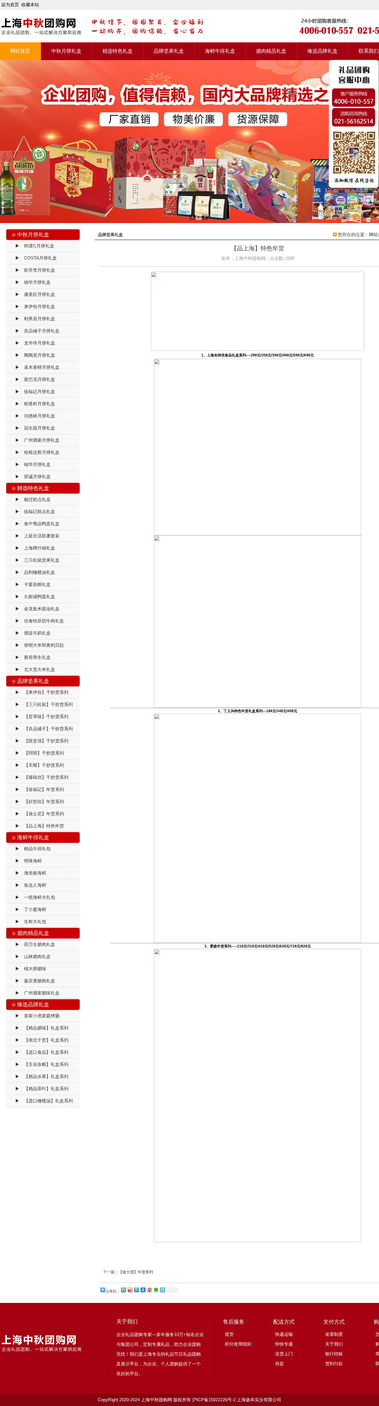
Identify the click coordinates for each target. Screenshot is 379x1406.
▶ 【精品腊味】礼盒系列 (37, 1027)
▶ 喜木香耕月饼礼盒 (33, 367)
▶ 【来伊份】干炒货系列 (37, 692)
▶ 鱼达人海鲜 (26, 885)
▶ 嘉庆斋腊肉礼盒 (30, 980)
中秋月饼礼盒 (66, 51)
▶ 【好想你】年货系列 (35, 801)
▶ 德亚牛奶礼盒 (28, 632)
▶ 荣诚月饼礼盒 (28, 476)
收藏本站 (30, 4)
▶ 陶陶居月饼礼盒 (30, 355)
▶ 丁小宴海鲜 (26, 909)
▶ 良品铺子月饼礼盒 (33, 330)
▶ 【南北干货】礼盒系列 (37, 1040)
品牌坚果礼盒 (169, 51)
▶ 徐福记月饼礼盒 (30, 391)
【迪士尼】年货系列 (135, 1272)
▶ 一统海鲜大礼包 (30, 897)
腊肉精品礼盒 (271, 51)
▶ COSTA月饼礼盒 (31, 257)
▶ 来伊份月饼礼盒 (30, 306)
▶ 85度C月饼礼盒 (30, 245)
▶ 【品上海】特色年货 (35, 825)
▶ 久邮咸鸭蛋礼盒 (30, 596)
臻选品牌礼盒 (322, 51)
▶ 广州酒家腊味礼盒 (33, 992)
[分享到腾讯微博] (136, 1289)
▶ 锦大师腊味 (26, 968)
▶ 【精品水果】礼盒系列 (37, 1076)
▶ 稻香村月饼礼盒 (30, 403)
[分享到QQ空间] (123, 1289)
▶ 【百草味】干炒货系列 (37, 716)
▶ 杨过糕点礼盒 (28, 499)
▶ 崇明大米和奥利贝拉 (35, 645)
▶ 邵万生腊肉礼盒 (30, 944)
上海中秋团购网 (250, 258)
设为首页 (10, 4)
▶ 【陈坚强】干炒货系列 (37, 740)
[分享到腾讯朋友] (155, 1289)
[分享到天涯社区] (162, 1289)
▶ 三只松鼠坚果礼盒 (33, 560)
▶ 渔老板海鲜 (26, 872)
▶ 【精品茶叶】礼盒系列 (37, 1088)
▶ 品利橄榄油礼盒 (30, 572)
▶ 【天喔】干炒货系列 (35, 765)
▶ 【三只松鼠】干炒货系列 (39, 704)
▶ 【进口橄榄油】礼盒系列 (39, 1100)
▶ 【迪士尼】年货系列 (35, 813)
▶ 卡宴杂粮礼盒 (28, 584)
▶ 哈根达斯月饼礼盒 (33, 452)
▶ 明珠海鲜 (24, 860)
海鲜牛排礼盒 (220, 51)
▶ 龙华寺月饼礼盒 (30, 342)
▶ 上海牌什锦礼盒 (30, 547)
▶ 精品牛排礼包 (28, 848)
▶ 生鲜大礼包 (26, 921)
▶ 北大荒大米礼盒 (30, 669)
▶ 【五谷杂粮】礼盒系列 (37, 1064)
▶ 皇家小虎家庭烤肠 (33, 1015)
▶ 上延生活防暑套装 (33, 535)
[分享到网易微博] (149, 1289)
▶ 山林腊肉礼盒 (28, 956)
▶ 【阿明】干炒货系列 (35, 752)
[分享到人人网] (142, 1289)
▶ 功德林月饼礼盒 (30, 415)
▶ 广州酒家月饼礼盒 (33, 440)
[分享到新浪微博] (129, 1289)
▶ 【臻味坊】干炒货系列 (37, 777)
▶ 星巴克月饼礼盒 (30, 379)
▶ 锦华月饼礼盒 (28, 282)
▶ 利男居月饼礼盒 (30, 318)
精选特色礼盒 (117, 51)
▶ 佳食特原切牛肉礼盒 (35, 620)
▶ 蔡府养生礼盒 (28, 657)
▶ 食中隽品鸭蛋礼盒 (33, 523)
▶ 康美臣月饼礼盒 (30, 294)
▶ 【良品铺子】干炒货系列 (39, 728)
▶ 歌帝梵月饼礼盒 (30, 270)
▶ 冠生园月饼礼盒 (30, 427)
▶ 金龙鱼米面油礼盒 (33, 608)
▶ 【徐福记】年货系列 (35, 789)
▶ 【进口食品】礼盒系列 (37, 1052)
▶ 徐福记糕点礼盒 (30, 511)
